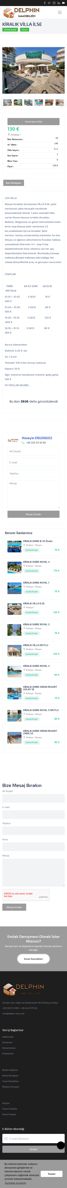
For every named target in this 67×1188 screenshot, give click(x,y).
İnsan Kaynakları (33, 958)
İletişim (6, 1103)
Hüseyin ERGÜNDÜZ (37, 438)
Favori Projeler (9, 1114)
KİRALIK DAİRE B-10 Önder (38, 540)
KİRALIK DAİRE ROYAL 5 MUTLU (41, 710)
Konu (5, 839)
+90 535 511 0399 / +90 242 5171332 (19, 1008)
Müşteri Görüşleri (10, 1086)
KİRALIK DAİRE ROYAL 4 (36, 561)
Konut (24, 29)
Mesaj (5, 855)
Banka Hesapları (10, 1075)
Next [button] (60, 100)
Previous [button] (3, 100)
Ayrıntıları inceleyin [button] (15, 1183)
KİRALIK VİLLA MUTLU (35, 645)
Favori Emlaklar (9, 1108)
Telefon (6, 823)
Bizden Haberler (10, 1070)
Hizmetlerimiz (9, 1048)
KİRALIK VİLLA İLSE (34, 603)
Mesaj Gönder (33, 514)
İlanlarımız (7, 1042)
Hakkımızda (7, 1036)
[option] (33, 70)
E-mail (6, 807)
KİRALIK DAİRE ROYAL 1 (36, 582)
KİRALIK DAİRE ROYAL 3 (36, 665)
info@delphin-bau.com (13, 1013)
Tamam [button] (51, 1174)
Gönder (33, 1149)
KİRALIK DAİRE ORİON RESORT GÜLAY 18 (40, 688)
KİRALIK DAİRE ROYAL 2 (36, 624)
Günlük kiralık (10, 29)
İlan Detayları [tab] (14, 182)
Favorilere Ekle (33, 121)
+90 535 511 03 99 (36, 442)
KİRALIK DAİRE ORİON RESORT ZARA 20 (40, 732)
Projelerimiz (8, 1053)
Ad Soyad (7, 790)
